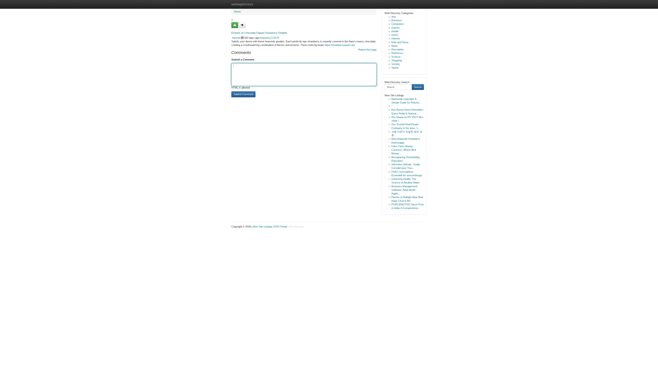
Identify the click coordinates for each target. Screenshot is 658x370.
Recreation (397, 49)
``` (392, 106)
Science (395, 57)
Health (395, 31)
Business (396, 20)
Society (395, 64)
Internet (236, 37)
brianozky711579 (269, 37)
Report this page (367, 49)
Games (395, 27)
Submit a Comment (242, 59)
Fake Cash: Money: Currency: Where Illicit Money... (403, 150)
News (394, 46)
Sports (395, 67)
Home (237, 11)
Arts (393, 16)
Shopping (396, 60)
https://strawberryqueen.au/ (340, 45)
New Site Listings (262, 226)
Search (418, 87)
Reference (397, 53)
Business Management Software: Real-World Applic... (404, 190)
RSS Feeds (280, 226)
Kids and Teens (400, 42)
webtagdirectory (242, 4)
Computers (397, 24)
